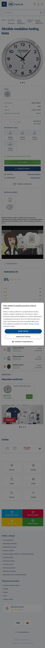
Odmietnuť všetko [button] (23, 337)
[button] (22, 341)
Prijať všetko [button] (23, 331)
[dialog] (22, 323)
